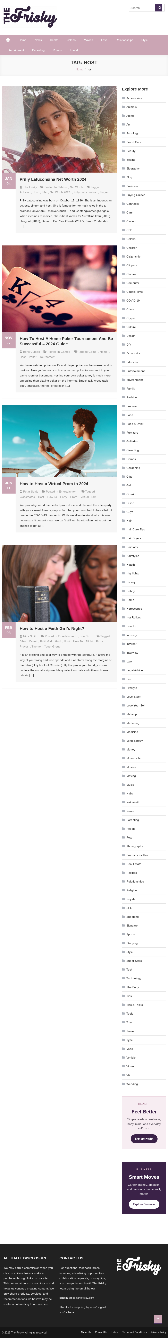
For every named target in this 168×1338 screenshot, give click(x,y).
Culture (131, 327)
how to (52, 496)
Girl (128, 485)
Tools (129, 1013)
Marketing (132, 723)
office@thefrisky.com (81, 1297)
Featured (132, 406)
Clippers (131, 265)
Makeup (131, 714)
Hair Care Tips (135, 529)
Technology (133, 978)
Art (128, 124)
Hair (129, 520)
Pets (129, 837)
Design (130, 335)
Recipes (131, 872)
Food (129, 415)
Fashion (131, 397)
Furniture (132, 432)
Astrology (132, 133)
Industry (131, 635)
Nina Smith (30, 636)
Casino (130, 221)
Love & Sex (133, 696)
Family (130, 388)
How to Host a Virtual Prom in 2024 (54, 483)
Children (131, 247)
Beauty (130, 151)
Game (92, 351)
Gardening (133, 467)
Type (129, 1040)
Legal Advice (134, 670)
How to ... (85, 636)
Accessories (134, 98)
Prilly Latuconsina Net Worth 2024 (53, 179)
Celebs (71, 40)
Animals (131, 106)
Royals (57, 50)
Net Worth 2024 (60, 192)
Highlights (132, 573)
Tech (129, 969)
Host (36, 192)
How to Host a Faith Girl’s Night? (52, 628)
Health (54, 40)
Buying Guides (135, 195)
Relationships (124, 40)
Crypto (130, 318)
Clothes (131, 274)
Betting (130, 159)
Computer (132, 283)
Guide (130, 503)
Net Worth (76, 187)
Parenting (38, 50)
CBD (129, 230)
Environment (134, 379)
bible (23, 641)
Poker (32, 356)
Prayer (24, 646)
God (58, 641)
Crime (130, 309)
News (38, 40)
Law (129, 661)
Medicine (132, 731)
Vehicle (131, 1057)
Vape (129, 1048)
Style (144, 40)
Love (104, 40)
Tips (129, 996)
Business (132, 186)
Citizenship (133, 256)
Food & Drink (134, 423)
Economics (133, 353)
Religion (131, 890)
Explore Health (144, 1138)
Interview (132, 652)
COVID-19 (133, 300)
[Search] (158, 7)
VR (128, 1075)
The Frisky (30, 187)
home (104, 351)
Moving (131, 775)
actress (24, 192)
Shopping (132, 916)
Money (130, 749)
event (33, 641)
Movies (88, 40)
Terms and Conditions (134, 1332)
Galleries (132, 441)
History (130, 582)
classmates (27, 496)
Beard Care (133, 142)
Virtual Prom (88, 496)
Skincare (132, 925)
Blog (129, 177)
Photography (134, 846)
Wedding (132, 1084)
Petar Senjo (30, 491)
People (130, 828)
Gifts (129, 476)
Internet (131, 643)
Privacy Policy (158, 1332)
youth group (52, 646)
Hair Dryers (133, 538)
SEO (129, 908)
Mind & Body (134, 740)
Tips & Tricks (134, 1004)
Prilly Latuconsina (85, 192)
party (63, 496)
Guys (129, 511)
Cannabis (132, 203)
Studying (132, 943)
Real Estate (133, 864)
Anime (130, 115)
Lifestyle (131, 687)
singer (104, 192)
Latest (114, 1332)
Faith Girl (46, 641)
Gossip (130, 494)
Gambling (132, 450)
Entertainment (15, 50)
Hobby (130, 591)
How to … (132, 626)
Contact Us (101, 1332)
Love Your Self (135, 705)
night (89, 641)
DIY (128, 344)
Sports (130, 934)
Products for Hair (137, 855)
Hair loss (132, 547)
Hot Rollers (133, 617)
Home (22, 40)
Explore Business (144, 1204)
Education (132, 362)
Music (130, 784)
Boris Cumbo (31, 351)
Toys (129, 1022)
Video (130, 1066)
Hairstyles (132, 555)
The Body (132, 987)
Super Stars (134, 960)
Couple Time (134, 291)
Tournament (47, 356)
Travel (74, 50)
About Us (86, 1332)
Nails (129, 793)
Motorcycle (133, 758)
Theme (36, 646)
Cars (129, 212)
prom (73, 496)
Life (44, 192)
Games (65, 351)
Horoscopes (134, 608)
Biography (133, 168)
